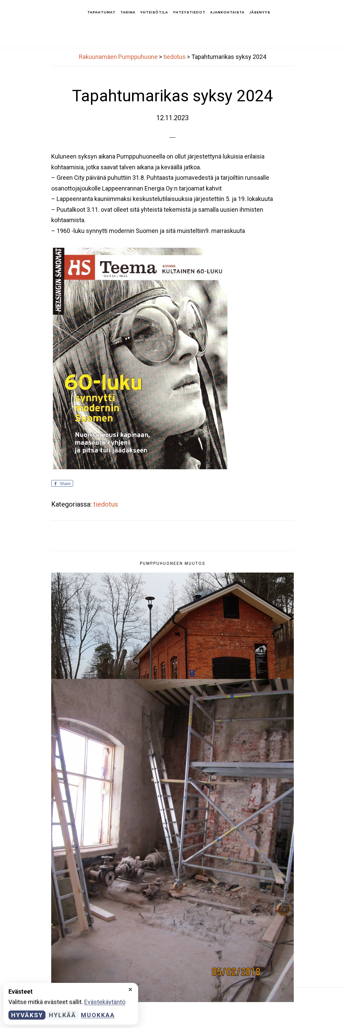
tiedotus (105, 504)
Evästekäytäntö (104, 1001)
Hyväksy (27, 1015)
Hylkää (62, 1015)
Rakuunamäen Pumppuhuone (43, 12)
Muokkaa (98, 1015)
